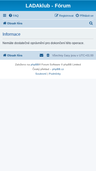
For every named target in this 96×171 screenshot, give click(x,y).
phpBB (35, 64)
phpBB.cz (58, 69)
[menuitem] (13, 16)
